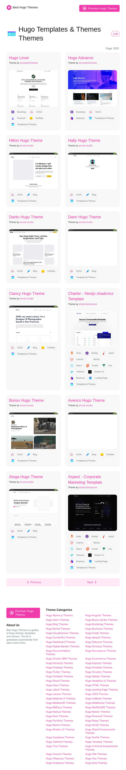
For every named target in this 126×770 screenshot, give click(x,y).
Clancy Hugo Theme (26, 293)
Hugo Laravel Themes (58, 694)
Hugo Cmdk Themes (97, 633)
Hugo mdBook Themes (98, 698)
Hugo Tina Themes (57, 746)
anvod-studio (26, 145)
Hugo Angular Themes (98, 615)
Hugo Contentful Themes (60, 637)
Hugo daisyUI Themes (98, 637)
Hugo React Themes (97, 720)
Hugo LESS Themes (96, 694)
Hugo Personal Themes (99, 716)
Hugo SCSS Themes (97, 725)
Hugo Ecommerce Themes (100, 658)
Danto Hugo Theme (26, 217)
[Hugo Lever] (33, 88)
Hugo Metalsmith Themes (61, 702)
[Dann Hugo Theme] (92, 247)
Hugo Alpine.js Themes (59, 615)
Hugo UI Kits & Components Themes (101, 748)
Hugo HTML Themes (97, 685)
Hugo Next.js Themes (58, 711)
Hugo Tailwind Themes (59, 741)
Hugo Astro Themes (57, 619)
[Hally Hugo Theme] (92, 171)
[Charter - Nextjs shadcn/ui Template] (92, 329)
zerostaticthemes (29, 62)
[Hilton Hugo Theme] (33, 171)
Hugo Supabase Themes (60, 737)
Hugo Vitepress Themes (60, 758)
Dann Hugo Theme (84, 217)
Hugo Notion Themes (97, 711)
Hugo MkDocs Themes (59, 707)
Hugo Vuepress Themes (60, 762)
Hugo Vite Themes (96, 754)
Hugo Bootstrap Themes (99, 624)
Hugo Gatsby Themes (97, 676)
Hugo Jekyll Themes (58, 689)
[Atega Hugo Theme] (33, 507)
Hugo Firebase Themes (59, 667)
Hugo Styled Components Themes (100, 731)
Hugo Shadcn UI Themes (60, 729)
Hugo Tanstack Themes (99, 741)
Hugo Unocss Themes (59, 754)
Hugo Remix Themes (58, 725)
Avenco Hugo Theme (86, 400)
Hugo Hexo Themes (57, 685)
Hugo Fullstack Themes (59, 676)
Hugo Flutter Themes (58, 671)
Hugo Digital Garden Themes (62, 646)
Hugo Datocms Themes (98, 641)
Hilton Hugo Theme (25, 140)
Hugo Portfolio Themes (59, 720)
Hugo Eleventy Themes (59, 663)
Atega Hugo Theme (26, 476)
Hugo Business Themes (99, 628)
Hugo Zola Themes (96, 762)
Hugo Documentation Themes (58, 652)
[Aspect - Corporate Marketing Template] (92, 513)
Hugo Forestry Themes (98, 671)
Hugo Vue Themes (96, 758)
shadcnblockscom (88, 304)
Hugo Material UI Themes (60, 698)
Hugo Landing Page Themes (101, 689)
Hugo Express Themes (98, 663)
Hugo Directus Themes (98, 646)
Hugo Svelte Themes (97, 737)
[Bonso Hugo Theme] (33, 431)
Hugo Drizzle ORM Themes (61, 658)
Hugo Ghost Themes (58, 680)
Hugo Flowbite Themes (98, 667)
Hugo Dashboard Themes (60, 641)
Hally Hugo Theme (84, 140)
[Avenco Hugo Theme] (92, 431)
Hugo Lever (19, 58)
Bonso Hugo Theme (26, 400)
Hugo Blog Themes (57, 624)
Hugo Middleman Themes (100, 702)
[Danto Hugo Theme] (33, 247)
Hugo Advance (80, 58)
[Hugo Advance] (92, 88)
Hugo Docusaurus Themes (100, 650)
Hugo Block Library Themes (101, 619)
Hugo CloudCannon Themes (62, 633)
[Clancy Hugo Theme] (33, 324)
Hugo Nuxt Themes (57, 716)
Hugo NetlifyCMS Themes (100, 707)
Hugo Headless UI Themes (100, 680)
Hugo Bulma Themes (58, 628)
